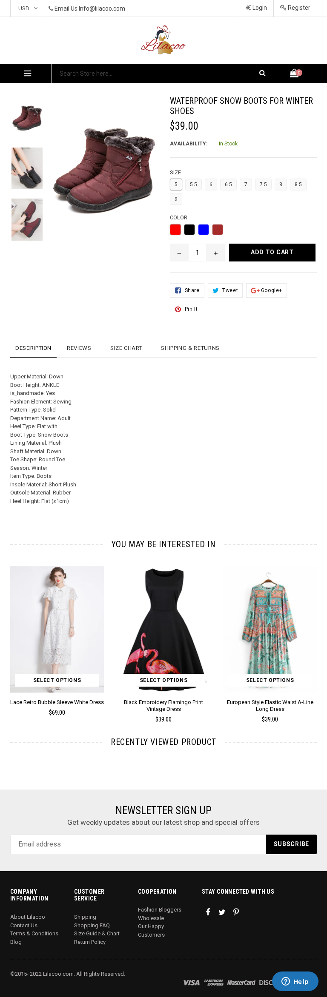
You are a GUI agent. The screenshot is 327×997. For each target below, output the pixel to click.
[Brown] (217, 229)
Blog (16, 942)
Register (298, 7)
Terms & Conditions (34, 933)
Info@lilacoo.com (102, 8)
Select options (57, 680)
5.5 (193, 184)
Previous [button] (10, 632)
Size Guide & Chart (97, 933)
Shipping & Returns (190, 348)
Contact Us (23, 925)
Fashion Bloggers (159, 909)
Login (259, 7)
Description (33, 348)
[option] (157, 648)
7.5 (263, 184)
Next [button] (313, 632)
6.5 (228, 184)
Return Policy (90, 942)
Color (178, 217)
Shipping (85, 917)
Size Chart (126, 348)
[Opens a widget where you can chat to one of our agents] (295, 982)
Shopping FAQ (92, 925)
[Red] (175, 229)
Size (175, 172)
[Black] (189, 229)
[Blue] (203, 229)
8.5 (298, 184)
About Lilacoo (27, 917)
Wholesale (151, 918)
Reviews (79, 348)
